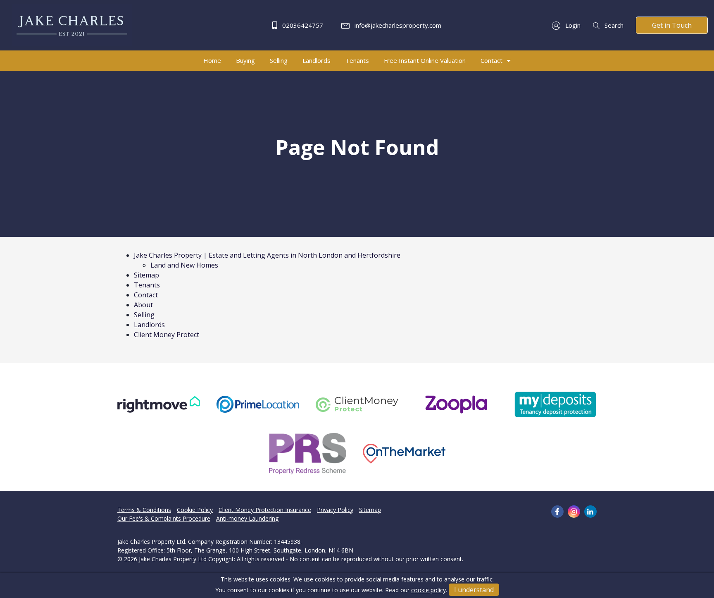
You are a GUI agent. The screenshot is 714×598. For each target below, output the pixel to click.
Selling (144, 314)
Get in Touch (672, 25)
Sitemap (146, 275)
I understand (474, 589)
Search (613, 25)
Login (572, 25)
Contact (146, 294)
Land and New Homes (184, 265)
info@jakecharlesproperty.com (397, 25)
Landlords (149, 324)
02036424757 (302, 25)
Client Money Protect (166, 334)
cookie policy (428, 590)
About (143, 304)
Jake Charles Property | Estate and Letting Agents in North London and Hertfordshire (267, 255)
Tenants (147, 284)
